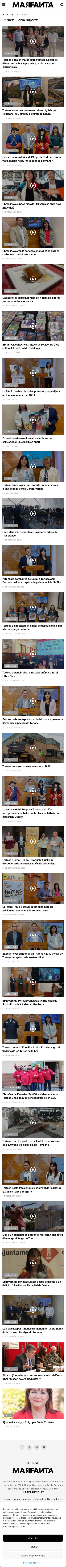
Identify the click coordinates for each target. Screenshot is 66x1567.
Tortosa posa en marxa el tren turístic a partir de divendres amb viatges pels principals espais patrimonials (30, 63)
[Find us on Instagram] (36, 1447)
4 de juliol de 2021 (11, 1427)
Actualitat (10, 53)
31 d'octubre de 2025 (12, 165)
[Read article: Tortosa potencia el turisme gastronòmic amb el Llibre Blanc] (33, 654)
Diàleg (8, 1416)
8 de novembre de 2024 (13, 680)
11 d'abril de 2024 (10, 962)
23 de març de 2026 (11, 118)
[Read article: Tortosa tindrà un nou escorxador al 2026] (33, 748)
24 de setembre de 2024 (13, 868)
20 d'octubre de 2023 (12, 1149)
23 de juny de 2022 (11, 1383)
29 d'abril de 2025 (10, 399)
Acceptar (33, 1538)
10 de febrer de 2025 (12, 540)
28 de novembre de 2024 (13, 587)
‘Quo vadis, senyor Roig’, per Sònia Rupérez (28, 1422)
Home (5, 14)
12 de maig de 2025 (11, 353)
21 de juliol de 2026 (11, 71)
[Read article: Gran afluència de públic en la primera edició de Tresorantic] (33, 513)
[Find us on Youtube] (44, 1447)
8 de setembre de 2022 (13, 1337)
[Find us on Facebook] (22, 1447)
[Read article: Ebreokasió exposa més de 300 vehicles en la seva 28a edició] (33, 185)
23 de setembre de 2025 (13, 306)
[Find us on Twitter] (29, 1447)
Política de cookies (31, 1563)
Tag (11, 14)
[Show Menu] (3, 5)
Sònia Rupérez (22, 14)
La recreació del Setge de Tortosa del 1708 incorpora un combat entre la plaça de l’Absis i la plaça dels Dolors (30, 813)
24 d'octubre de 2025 (12, 212)
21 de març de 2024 (11, 1008)
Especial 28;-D (12, 1088)
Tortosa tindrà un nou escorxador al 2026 (26, 766)
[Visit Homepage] (33, 5)
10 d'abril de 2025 (10, 446)
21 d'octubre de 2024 (12, 771)
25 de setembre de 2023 (13, 1243)
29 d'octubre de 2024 (12, 727)
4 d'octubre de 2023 (11, 1196)
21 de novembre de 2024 (13, 634)
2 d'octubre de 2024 (11, 821)
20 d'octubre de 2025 (12, 259)
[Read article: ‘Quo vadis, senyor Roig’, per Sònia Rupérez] (33, 1403)
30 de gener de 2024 (12, 1055)
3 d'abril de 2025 (10, 493)
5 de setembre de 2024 (13, 915)
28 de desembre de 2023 (13, 1102)
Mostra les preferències (33, 1555)
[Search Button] (62, 5)
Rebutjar (33, 1546)
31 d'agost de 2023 (11, 1290)
